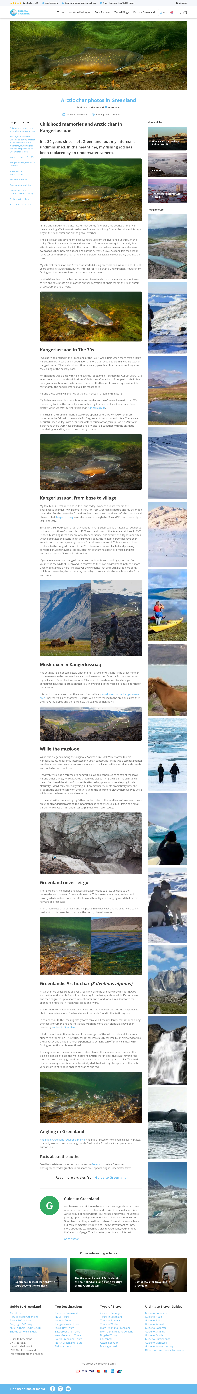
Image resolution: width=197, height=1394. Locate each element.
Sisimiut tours (63, 1346)
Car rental (106, 1339)
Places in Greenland (66, 1313)
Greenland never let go (21, 185)
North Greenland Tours (68, 1342)
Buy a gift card (108, 1346)
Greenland (97, 1164)
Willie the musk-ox (18, 179)
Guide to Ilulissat (154, 1320)
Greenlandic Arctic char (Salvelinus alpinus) (21, 192)
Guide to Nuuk (153, 1316)
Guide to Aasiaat (154, 1324)
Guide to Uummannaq (157, 1339)
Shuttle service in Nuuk (23, 1331)
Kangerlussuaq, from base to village (22, 164)
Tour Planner (102, 12)
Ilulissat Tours (63, 1320)
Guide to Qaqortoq (156, 1328)
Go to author (71, 1239)
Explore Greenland (144, 12)
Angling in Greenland (19, 199)
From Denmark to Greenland (116, 1331)
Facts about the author (20, 204)
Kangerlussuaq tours (67, 1324)
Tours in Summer (110, 1320)
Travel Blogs (121, 12)
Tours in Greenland (111, 1316)
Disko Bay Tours (64, 1328)
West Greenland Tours (68, 1335)
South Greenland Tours (68, 1339)
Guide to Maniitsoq (156, 1342)
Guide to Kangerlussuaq (159, 1346)
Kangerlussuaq (96, 407)
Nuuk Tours (62, 1316)
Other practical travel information (164, 1350)
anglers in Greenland (64, 1027)
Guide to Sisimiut (155, 1331)
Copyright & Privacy (21, 1324)
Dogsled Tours (108, 1335)
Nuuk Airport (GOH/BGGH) (25, 1328)
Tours (60, 12)
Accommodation (109, 1342)
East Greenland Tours (67, 1331)
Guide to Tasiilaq (154, 1335)
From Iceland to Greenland (115, 1328)
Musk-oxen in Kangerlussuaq (17, 173)
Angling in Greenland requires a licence (62, 1139)
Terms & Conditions (21, 1320)
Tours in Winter (109, 1324)
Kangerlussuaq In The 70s (22, 157)
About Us (15, 1313)
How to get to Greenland (24, 1316)
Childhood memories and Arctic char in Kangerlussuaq (23, 130)
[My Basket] (185, 12)
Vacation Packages (79, 12)
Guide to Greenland (92, 107)
